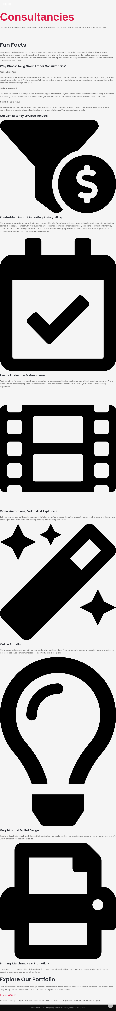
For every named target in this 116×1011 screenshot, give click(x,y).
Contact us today (8, 995)
